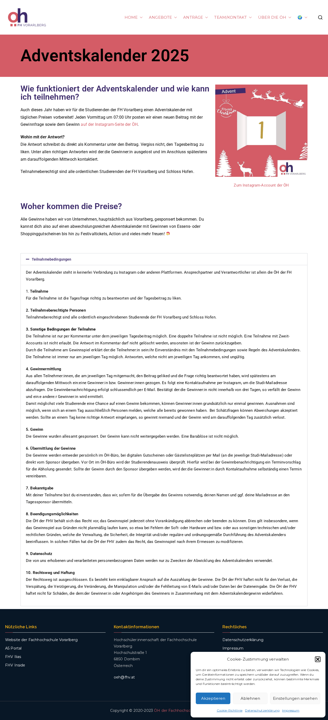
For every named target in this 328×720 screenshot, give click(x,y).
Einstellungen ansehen (295, 698)
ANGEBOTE (160, 17)
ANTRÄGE (193, 17)
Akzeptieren (213, 698)
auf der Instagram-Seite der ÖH (109, 124)
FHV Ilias (13, 656)
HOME (131, 17)
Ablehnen (250, 698)
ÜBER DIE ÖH (272, 17)
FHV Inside (15, 665)
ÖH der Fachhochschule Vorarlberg (186, 710)
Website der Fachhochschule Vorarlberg (41, 639)
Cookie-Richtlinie (230, 710)
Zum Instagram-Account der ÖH (261, 185)
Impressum (290, 710)
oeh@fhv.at (124, 677)
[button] (317, 659)
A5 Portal (13, 648)
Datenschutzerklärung (262, 710)
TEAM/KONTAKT (230, 17)
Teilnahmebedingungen (51, 259)
